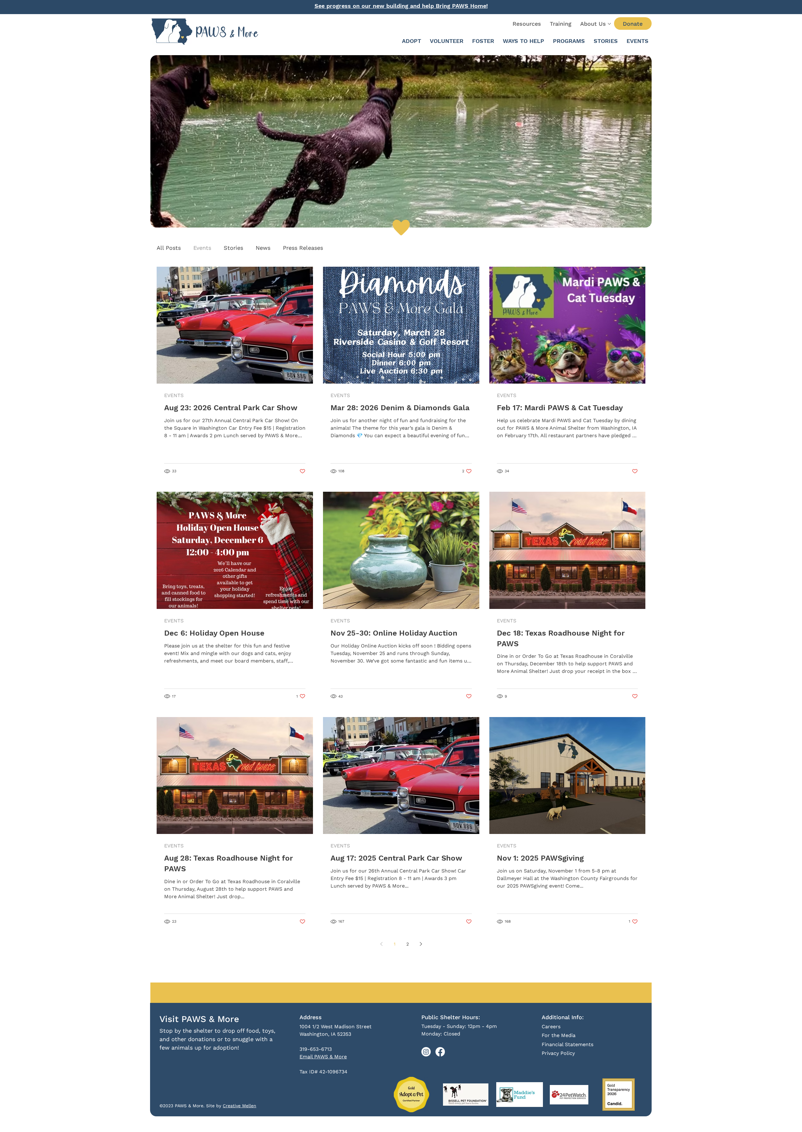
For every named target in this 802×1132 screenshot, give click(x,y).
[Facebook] (440, 1051)
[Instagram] (426, 1051)
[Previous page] (381, 944)
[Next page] (420, 944)
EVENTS (174, 395)
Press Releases (303, 247)
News (263, 247)
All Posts (169, 247)
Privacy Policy (558, 1053)
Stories (233, 247)
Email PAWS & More (323, 1057)
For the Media (558, 1035)
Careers (551, 1027)
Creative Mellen (239, 1105)
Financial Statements (567, 1044)
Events (202, 247)
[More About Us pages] (609, 23)
